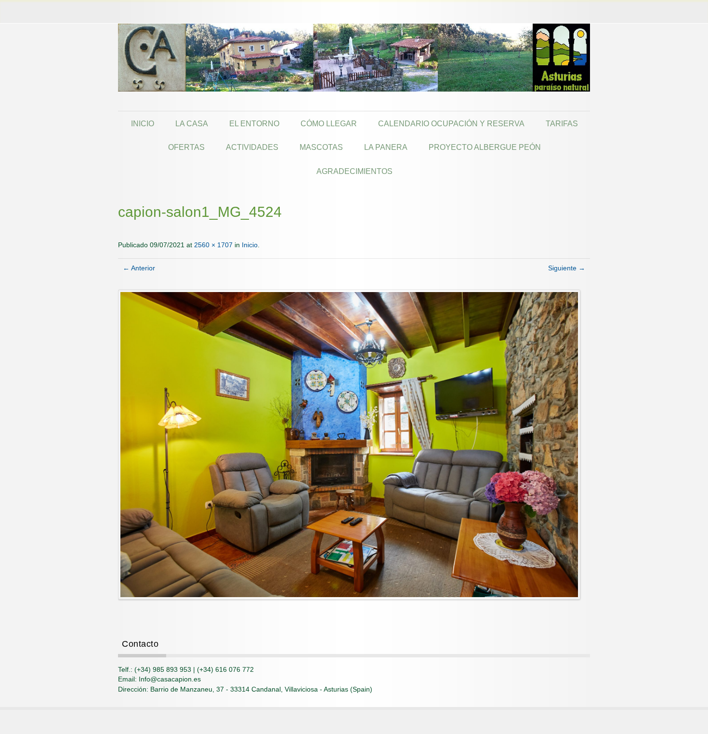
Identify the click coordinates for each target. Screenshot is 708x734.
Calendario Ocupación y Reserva (451, 123)
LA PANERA (385, 147)
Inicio (142, 123)
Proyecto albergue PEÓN (485, 147)
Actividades (252, 147)
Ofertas (186, 147)
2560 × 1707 (213, 245)
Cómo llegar (329, 123)
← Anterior (139, 268)
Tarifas (562, 123)
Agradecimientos (354, 171)
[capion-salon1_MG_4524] (349, 444)
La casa (191, 123)
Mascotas (321, 147)
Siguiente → (566, 268)
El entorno (254, 123)
